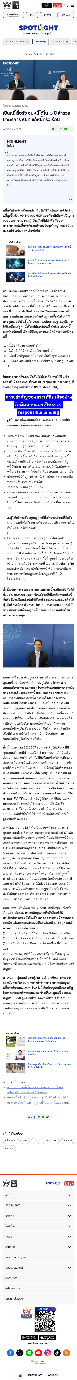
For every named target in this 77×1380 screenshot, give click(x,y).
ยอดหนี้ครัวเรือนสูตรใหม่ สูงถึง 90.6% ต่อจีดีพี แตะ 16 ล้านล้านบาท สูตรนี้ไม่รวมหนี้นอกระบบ (38, 1100)
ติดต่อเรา (53, 1375)
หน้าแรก (26, 54)
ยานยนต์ (66, 14)
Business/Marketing (17, 41)
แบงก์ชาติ (67, 1140)
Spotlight (38, 54)
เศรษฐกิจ (50, 54)
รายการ (47, 14)
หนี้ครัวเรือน (11, 1140)
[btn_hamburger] (72, 5)
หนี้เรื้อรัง (9, 1148)
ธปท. (35, 1140)
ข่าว (32, 14)
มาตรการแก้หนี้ (50, 1140)
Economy (40, 42)
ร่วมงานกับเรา (35, 1375)
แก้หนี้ (25, 1140)
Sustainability (60, 41)
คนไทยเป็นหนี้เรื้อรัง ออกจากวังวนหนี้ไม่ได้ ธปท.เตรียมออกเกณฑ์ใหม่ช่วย (35, 1090)
